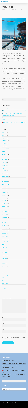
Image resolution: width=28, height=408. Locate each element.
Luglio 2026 (4, 135)
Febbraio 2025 (5, 176)
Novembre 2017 (5, 228)
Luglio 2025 (4, 162)
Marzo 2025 (4, 173)
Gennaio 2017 (5, 241)
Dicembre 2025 (5, 154)
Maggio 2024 (4, 195)
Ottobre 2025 (4, 159)
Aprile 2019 (4, 222)
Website (3, 329)
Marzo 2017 (4, 236)
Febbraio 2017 (5, 239)
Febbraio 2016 (5, 261)
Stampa (3, 285)
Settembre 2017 (5, 233)
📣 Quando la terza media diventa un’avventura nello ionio (14, 110)
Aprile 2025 (4, 170)
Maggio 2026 (4, 140)
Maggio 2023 (4, 211)
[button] (26, 1)
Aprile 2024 (4, 198)
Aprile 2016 (4, 255)
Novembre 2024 (5, 184)
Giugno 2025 (4, 165)
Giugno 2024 (4, 192)
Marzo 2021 (4, 220)
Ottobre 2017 (4, 230)
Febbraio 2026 (5, 148)
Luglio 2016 (4, 250)
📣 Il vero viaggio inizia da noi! (8, 108)
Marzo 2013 (4, 266)
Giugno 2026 (4, 137)
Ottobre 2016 (4, 244)
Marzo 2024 (4, 200)
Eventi (3, 280)
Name (3, 317)
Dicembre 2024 (5, 181)
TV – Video (4, 288)
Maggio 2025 (4, 168)
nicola (4, 9)
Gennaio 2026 (5, 151)
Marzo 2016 (4, 258)
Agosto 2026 (4, 132)
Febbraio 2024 (5, 203)
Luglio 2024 (4, 189)
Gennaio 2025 (5, 179)
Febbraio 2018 (5, 225)
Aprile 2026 (4, 143)
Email (3, 323)
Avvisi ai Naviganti (5, 275)
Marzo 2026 (4, 146)
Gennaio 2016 (5, 263)
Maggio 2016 (4, 252)
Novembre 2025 (5, 157)
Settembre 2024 (5, 187)
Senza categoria (5, 283)
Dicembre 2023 (5, 209)
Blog (21, 9)
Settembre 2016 (5, 247)
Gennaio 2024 (5, 206)
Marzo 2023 (4, 214)
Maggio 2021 (4, 217)
